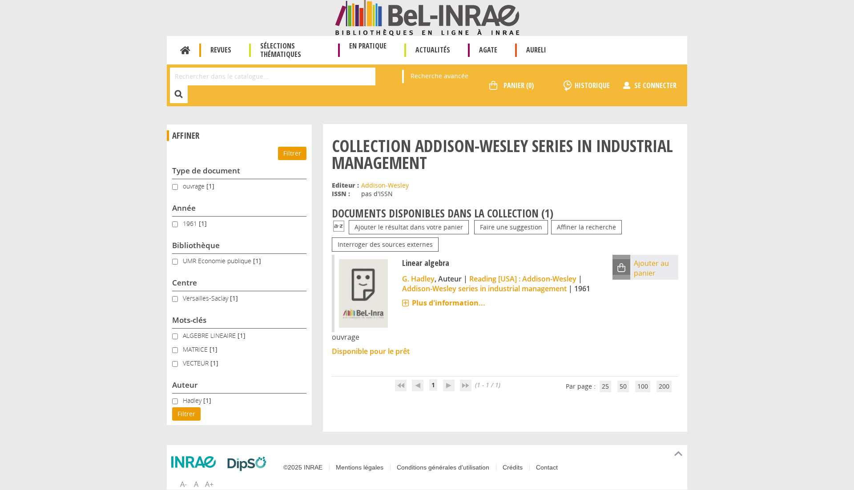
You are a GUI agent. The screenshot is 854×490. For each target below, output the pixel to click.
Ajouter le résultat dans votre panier (408, 227)
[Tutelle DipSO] (249, 463)
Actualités (432, 50)
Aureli (536, 50)
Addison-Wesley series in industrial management (484, 288)
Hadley (193, 400)
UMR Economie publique (218, 261)
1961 (191, 223)
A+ (209, 484)
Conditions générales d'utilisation (443, 467)
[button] (621, 267)
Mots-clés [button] (189, 320)
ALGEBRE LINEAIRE (210, 335)
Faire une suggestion (511, 227)
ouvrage (194, 186)
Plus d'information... (448, 303)
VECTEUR (196, 363)
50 (623, 386)
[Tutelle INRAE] (195, 462)
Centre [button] (184, 282)
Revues (220, 50)
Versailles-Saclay (206, 298)
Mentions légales (359, 467)
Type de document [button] (206, 170)
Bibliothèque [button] (196, 245)
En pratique (368, 46)
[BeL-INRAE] (427, 17)
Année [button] (184, 208)
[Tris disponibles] (339, 227)
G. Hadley (418, 279)
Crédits (513, 467)
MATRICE (196, 349)
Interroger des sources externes (385, 244)
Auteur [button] (184, 385)
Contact (547, 467)
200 (664, 386)
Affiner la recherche (586, 227)
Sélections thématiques (280, 50)
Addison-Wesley (385, 185)
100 (642, 386)
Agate (488, 50)
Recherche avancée (439, 76)
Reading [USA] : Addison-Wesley (522, 279)
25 (605, 386)
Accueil (185, 50)
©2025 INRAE (302, 467)
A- (183, 484)
